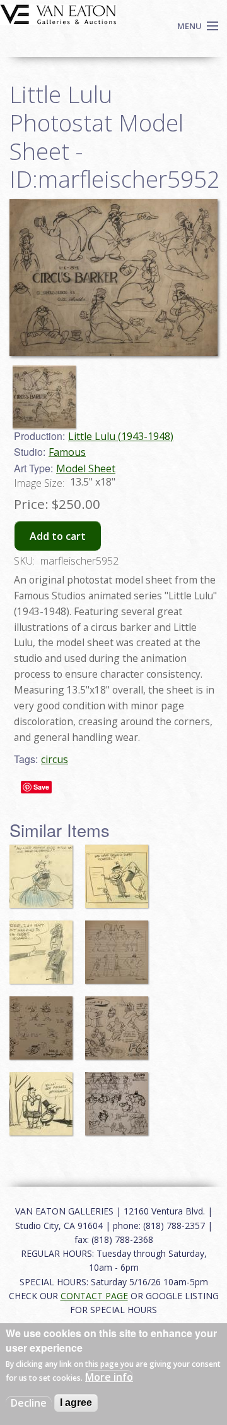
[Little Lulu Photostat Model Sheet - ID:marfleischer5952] (47, 391)
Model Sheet (85, 468)
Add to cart (58, 536)
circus (54, 759)
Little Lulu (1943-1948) (120, 436)
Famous (67, 452)
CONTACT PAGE (94, 1296)
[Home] (58, 13)
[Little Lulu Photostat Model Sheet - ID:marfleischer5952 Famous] (113, 276)
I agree (76, 1402)
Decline (29, 1403)
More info (109, 1377)
